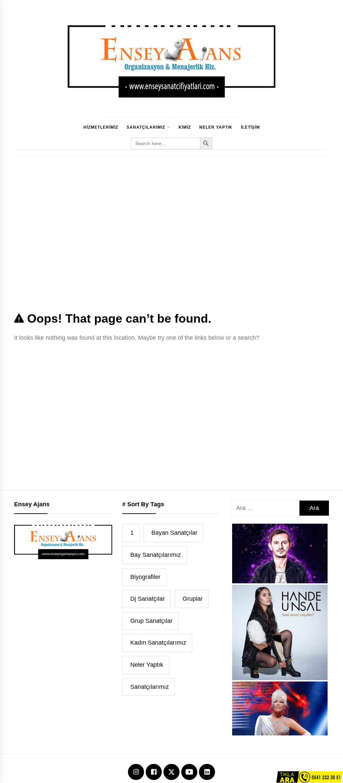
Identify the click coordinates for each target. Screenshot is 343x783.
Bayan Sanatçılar (174, 532)
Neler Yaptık (215, 127)
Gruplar (193, 598)
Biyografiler (145, 577)
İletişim (250, 127)
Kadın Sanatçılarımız (158, 642)
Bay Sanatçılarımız (155, 554)
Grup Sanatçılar (151, 620)
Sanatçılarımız (146, 127)
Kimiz (185, 127)
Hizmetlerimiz (100, 127)
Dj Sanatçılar (147, 598)
